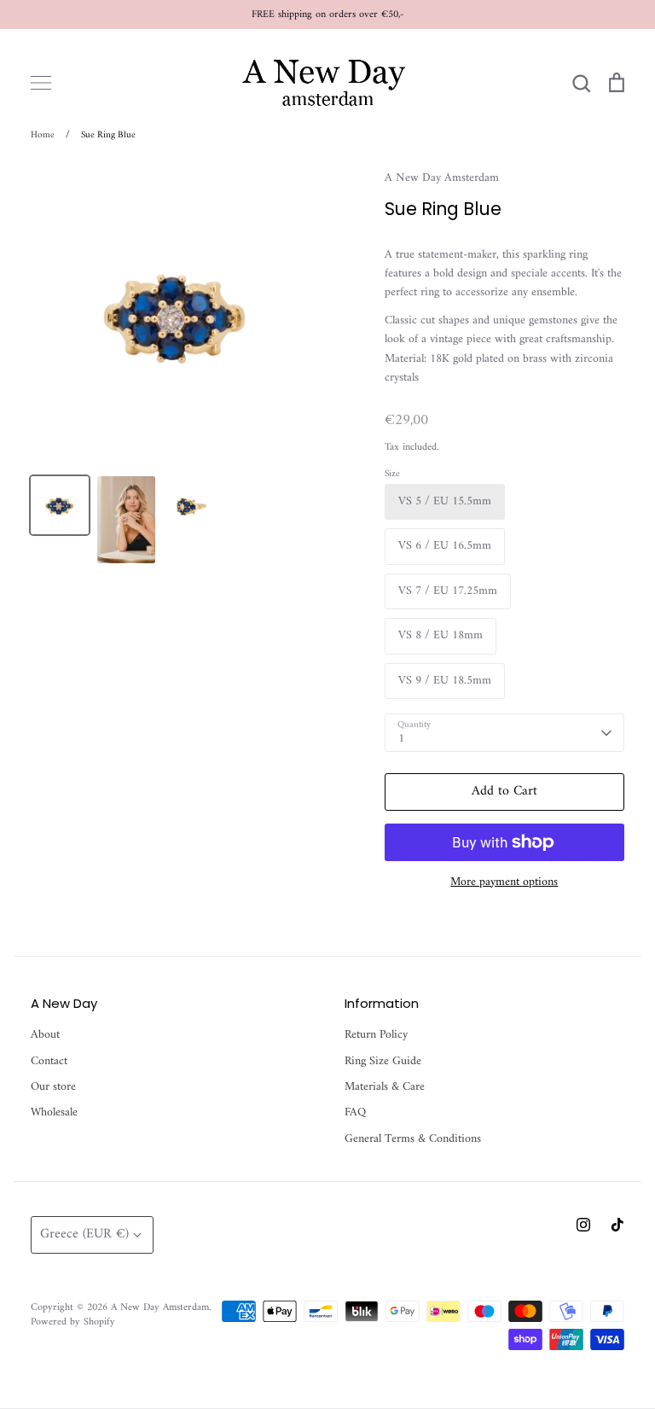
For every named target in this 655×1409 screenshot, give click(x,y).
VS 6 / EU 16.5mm (444, 545)
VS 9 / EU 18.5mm (444, 680)
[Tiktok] (617, 1225)
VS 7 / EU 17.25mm (447, 591)
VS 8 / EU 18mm (440, 635)
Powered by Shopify (73, 1322)
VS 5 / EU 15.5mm (444, 501)
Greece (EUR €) (84, 1234)
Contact (49, 1061)
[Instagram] (583, 1225)
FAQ (355, 1112)
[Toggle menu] (41, 83)
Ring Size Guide (383, 1061)
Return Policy (376, 1035)
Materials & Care (385, 1087)
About (45, 1035)
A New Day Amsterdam (442, 178)
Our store (53, 1087)
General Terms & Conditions (413, 1139)
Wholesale (54, 1112)
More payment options (504, 882)
